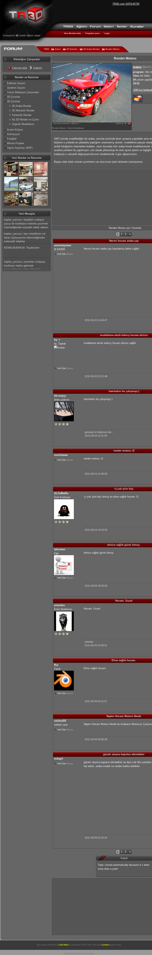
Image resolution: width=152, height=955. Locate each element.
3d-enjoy (60, 395)
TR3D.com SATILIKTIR (125, 3)
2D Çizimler (13, 96)
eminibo (59, 605)
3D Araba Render (91, 49)
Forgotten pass (92, 33)
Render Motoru (112, 49)
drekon (137, 67)
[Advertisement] (117, 280)
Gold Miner (63, 945)
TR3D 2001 (86, 945)
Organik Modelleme (23, 124)
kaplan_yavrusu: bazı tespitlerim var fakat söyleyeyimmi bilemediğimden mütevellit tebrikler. (25, 237)
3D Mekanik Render (23, 110)
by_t (57, 339)
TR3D (46, 49)
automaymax (62, 245)
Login (107, 33)
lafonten (59, 549)
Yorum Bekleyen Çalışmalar (23, 92)
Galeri (58, 49)
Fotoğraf (11, 138)
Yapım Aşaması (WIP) (19, 147)
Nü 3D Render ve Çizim (25, 119)
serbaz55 (60, 720)
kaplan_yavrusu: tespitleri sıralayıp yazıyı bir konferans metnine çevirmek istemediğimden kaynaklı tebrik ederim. (26, 223)
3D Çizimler (72, 49)
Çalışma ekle (19, 67)
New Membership (72, 33)
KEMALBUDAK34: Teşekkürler (21, 247)
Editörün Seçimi (16, 83)
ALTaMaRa (61, 493)
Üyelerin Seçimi (16, 87)
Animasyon (13, 134)
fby (56, 664)
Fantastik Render (21, 115)
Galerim (37, 67)
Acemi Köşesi (15, 129)
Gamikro (105, 945)
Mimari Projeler (15, 143)
